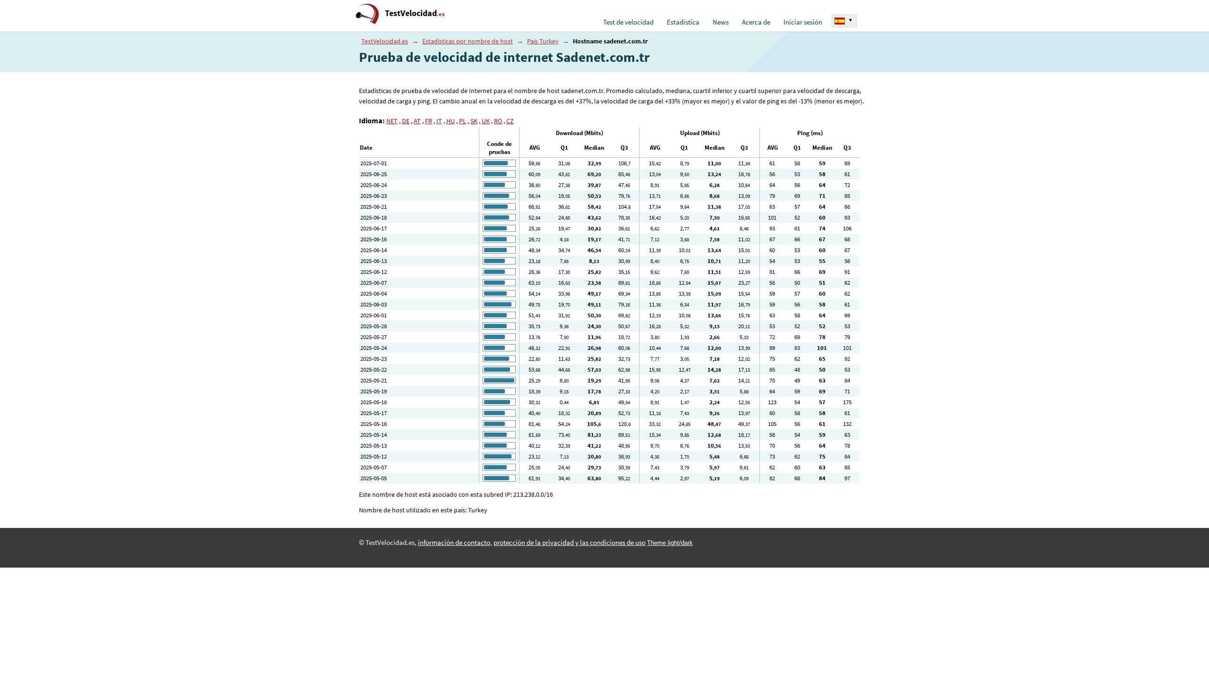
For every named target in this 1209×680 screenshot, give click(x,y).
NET (392, 121)
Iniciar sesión (802, 22)
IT (439, 121)
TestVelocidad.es (384, 41)
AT (417, 121)
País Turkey (543, 41)
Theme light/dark (670, 542)
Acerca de (756, 22)
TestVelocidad (415, 13)
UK (486, 121)
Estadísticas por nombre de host (467, 41)
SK (473, 121)
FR (428, 121)
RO (498, 121)
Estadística (683, 22)
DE (405, 121)
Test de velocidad (628, 22)
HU (450, 121)
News (721, 22)
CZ (510, 121)
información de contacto (454, 542)
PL (462, 121)
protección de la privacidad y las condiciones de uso (570, 542)
